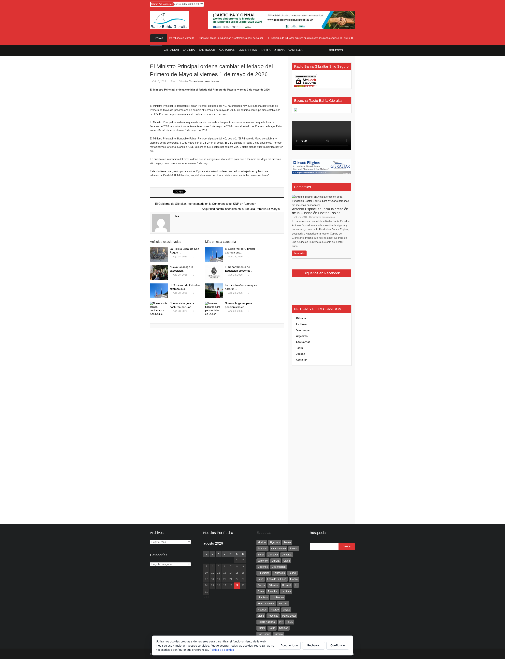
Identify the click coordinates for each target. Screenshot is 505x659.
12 (218, 572)
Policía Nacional (266, 622)
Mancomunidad (266, 603)
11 (212, 572)
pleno (261, 615)
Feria (260, 579)
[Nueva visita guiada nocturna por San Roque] (159, 309)
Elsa (172, 81)
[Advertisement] (321, 445)
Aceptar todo (289, 645)
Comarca (287, 554)
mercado (283, 603)
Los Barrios (303, 341)
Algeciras (302, 336)
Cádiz (286, 560)
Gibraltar (183, 81)
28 (230, 585)
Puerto (261, 628)
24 (206, 585)
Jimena (300, 353)
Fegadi (292, 573)
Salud (272, 628)
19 (218, 579)
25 (212, 585)
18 (212, 579)
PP (280, 622)
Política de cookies (222, 649)
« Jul (206, 596)
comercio (263, 560)
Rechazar (313, 645)
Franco (294, 579)
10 (206, 572)
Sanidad (283, 628)
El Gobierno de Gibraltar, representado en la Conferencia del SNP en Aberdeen (205, 203)
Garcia (261, 585)
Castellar (301, 359)
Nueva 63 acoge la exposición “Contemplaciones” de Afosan (224, 38)
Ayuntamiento (278, 548)
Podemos (273, 615)
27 (224, 585)
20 (224, 579)
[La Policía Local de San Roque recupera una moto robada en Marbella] (159, 254)
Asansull (262, 548)
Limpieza (263, 597)
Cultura (276, 560)
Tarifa (299, 347)
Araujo (287, 542)
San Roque (303, 330)
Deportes (263, 567)
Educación (279, 573)
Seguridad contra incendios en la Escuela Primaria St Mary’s (241, 208)
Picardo (274, 609)
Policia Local (289, 615)
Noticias (262, 609)
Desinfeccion (279, 567)
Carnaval (273, 554)
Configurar (337, 645)
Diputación (263, 573)
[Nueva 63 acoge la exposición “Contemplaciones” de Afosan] (159, 272)
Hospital (286, 585)
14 (230, 572)
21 (230, 579)
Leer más (299, 253)
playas (286, 609)
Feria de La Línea (276, 579)
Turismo (278, 634)
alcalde (262, 542)
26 (218, 585)
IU (296, 585)
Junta (261, 591)
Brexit (261, 554)
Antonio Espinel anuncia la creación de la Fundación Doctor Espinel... (320, 211)
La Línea (301, 324)
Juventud (273, 591)
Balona (293, 548)
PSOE (289, 622)
